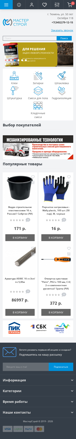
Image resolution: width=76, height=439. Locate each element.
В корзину (20, 237)
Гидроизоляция (61, 98)
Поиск (64, 38)
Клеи (14, 83)
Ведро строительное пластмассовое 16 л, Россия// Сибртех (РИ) (20, 210)
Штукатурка (14, 98)
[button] (31, 4)
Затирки (38, 83)
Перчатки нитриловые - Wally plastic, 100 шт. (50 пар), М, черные (56, 210)
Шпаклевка (62, 83)
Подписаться (61, 366)
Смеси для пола (38, 98)
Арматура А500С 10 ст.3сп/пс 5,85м (20, 280)
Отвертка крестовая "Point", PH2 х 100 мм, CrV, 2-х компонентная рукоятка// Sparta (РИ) (56, 283)
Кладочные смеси (38, 115)
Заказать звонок (62, 30)
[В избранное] (33, 177)
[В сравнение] (33, 183)
